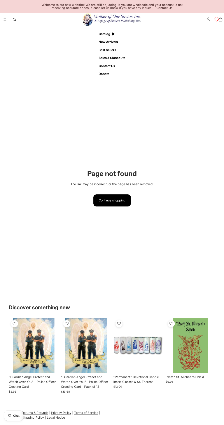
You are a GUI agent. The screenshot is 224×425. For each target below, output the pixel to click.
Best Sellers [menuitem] (107, 50)
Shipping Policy (33, 417)
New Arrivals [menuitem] (108, 42)
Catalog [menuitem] (104, 34)
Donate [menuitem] (104, 74)
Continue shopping (112, 200)
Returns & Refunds (35, 412)
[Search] (14, 19)
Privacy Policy (61, 412)
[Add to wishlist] (14, 323)
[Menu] (5, 19)
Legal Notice (56, 417)
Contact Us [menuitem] (107, 66)
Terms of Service (86, 412)
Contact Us (164, 8)
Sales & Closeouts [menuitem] (112, 58)
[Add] (52, 366)
